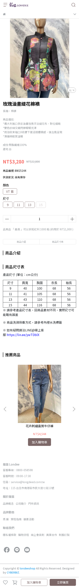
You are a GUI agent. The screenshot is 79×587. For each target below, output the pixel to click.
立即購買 (62, 582)
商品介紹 (21, 241)
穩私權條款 (9, 535)
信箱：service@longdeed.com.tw (24, 482)
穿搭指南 (16, 519)
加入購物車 (34, 582)
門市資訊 (33, 503)
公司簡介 (21, 503)
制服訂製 (64, 535)
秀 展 (6, 519)
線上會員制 (37, 535)
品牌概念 (8, 503)
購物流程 (23, 535)
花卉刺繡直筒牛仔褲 (39, 426)
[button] (74, 409)
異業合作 (51, 535)
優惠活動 (28, 519)
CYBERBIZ (13, 572)
